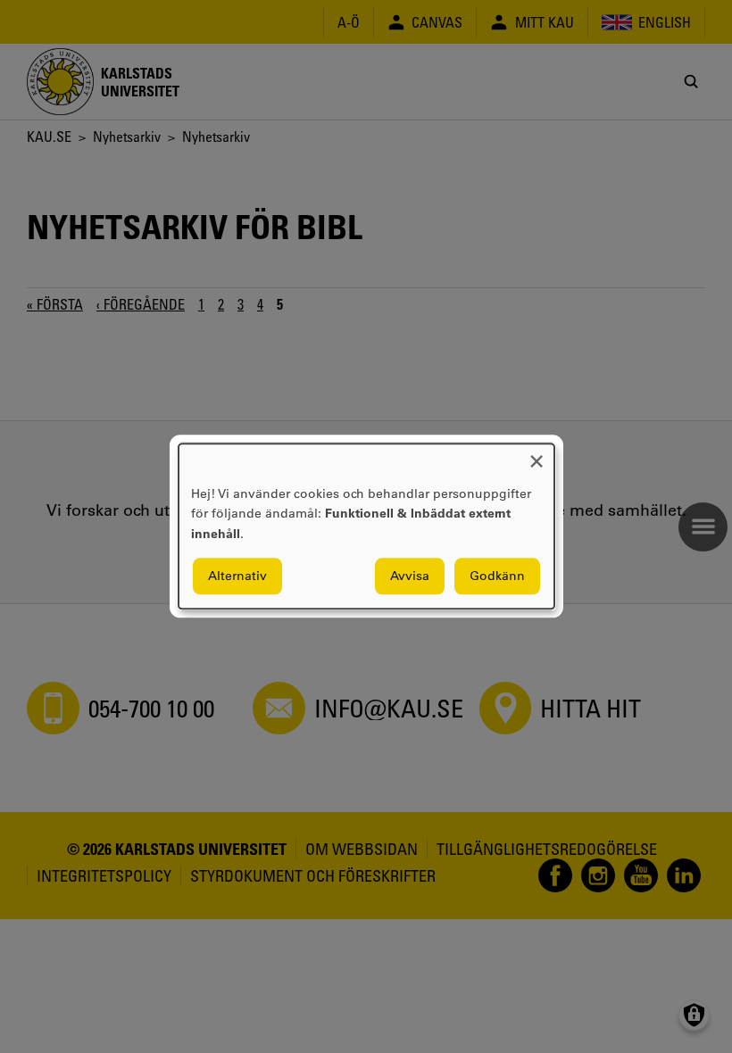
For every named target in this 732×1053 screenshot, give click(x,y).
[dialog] (366, 526)
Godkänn (497, 576)
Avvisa (409, 576)
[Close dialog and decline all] (536, 455)
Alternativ (237, 576)
